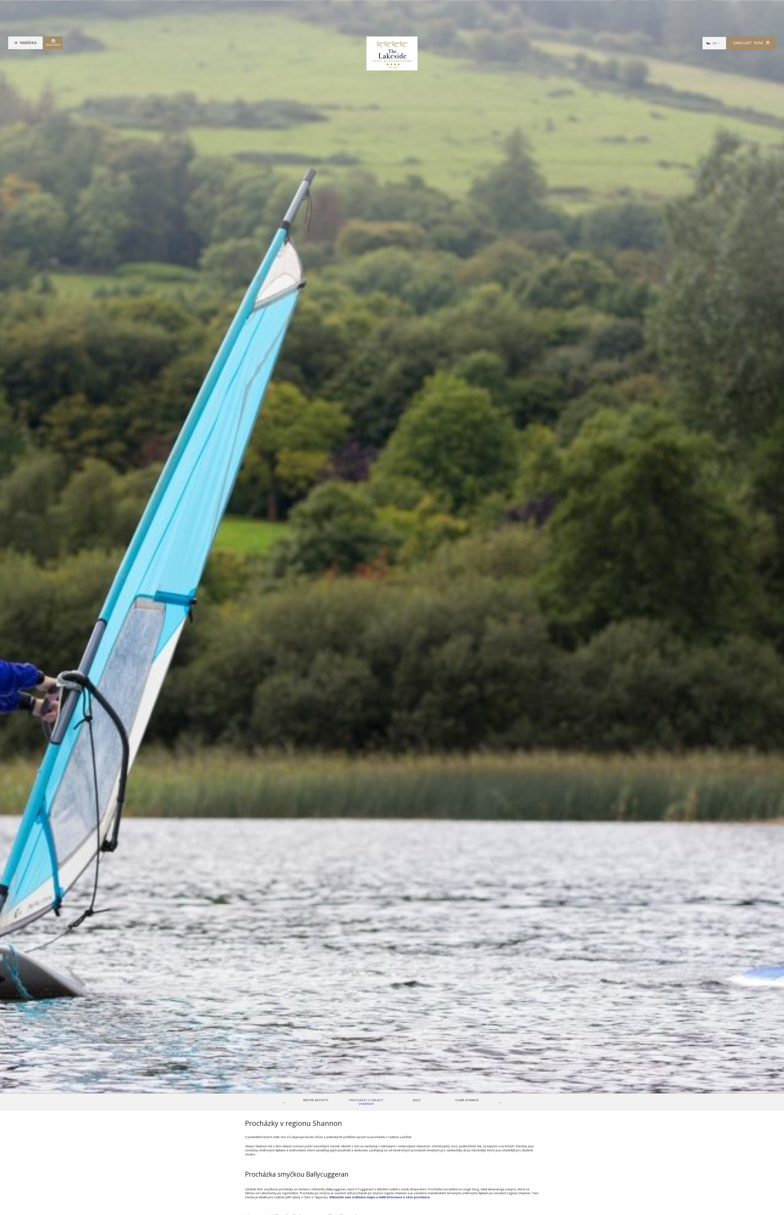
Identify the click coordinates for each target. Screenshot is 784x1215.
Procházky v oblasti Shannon (366, 1101)
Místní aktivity (315, 1100)
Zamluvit (748, 42)
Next (500, 1102)
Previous (284, 1102)
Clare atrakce (467, 1100)
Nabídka (28, 42)
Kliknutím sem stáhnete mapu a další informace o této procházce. (380, 1197)
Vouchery (53, 45)
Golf (417, 1100)
